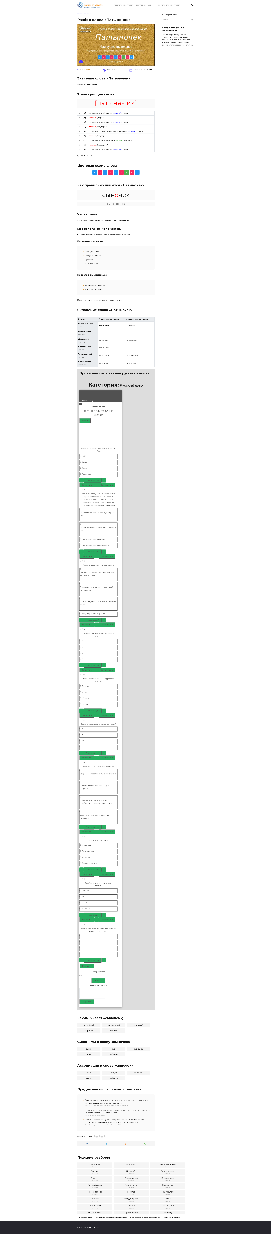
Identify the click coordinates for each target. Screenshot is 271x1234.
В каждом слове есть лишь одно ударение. (94, 787)
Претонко (131, 1164)
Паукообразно (95, 1185)
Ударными (86, 845)
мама (89, 1078)
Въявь (84, 462)
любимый (138, 1025)
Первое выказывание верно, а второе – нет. (97, 514)
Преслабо (131, 1171)
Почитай (95, 1199)
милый (113, 1030)
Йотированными (89, 863)
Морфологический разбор (168, 5)
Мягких (85, 692)
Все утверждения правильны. (95, 614)
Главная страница (84, 14)
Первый (85, 890)
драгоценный (113, 1025)
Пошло (131, 1205)
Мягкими (86, 857)
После (168, 1199)
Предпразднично (167, 1164)
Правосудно (168, 1205)
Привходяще (131, 1212)
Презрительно (95, 1192)
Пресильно (131, 1192)
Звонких (85, 704)
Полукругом (168, 1192)
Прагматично (131, 1178)
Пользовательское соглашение (145, 1218)
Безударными (88, 851)
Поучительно (94, 1212)
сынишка (138, 1049)
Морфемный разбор (145, 5)
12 (83, 747)
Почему (95, 1178)
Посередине (167, 1178)
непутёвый (89, 1025)
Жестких (86, 698)
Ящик (84, 456)
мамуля (113, 1073)
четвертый (86, 909)
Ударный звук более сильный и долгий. (98, 774)
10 (83, 741)
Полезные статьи (172, 1218)
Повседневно (167, 1171)
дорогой (89, 1030)
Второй (85, 897)
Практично (167, 1185)
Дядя (84, 468)
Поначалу (167, 1212)
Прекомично (131, 1185)
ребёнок (113, 1054)
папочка (138, 1073)
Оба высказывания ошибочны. (95, 545)
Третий (85, 903)
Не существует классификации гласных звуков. (98, 603)
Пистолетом (95, 1205)
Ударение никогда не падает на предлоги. (94, 816)
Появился (86, 474)
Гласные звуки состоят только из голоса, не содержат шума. (97, 574)
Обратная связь (85, 1218)
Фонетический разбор (123, 5)
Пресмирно (94, 1164)
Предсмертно (131, 1199)
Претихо (95, 1171)
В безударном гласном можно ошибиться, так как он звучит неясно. (96, 801)
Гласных (85, 686)
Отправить (87, 1002)
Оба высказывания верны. (93, 539)
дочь (88, 1054)
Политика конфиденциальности (111, 1218)
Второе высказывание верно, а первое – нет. (98, 528)
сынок (89, 1049)
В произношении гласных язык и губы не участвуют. (97, 588)
